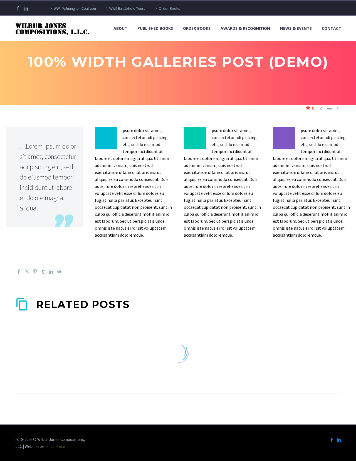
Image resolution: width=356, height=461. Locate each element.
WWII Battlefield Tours (127, 8)
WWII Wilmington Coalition (75, 8)
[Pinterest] (35, 271)
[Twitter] (27, 271)
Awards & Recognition (245, 28)
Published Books (155, 28)
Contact (331, 28)
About (120, 28)
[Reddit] (59, 271)
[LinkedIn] (26, 8)
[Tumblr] (43, 271)
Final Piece (55, 446)
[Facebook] (18, 8)
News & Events (296, 28)
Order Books (169, 8)
